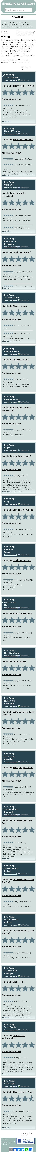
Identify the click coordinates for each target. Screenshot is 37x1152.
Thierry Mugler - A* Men (23, 85)
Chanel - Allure (19, 306)
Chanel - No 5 (19, 981)
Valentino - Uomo (21, 359)
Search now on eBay (11, 80)
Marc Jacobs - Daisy (21, 456)
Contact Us (5, 1139)
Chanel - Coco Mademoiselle (13, 1037)
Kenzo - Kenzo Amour (22, 139)
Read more (6, 121)
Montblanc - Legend (22, 613)
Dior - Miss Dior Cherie (23, 509)
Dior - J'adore (19, 661)
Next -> (23, 67)
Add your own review (11, 99)
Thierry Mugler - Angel (23, 1092)
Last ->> (29, 67)
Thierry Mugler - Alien (22, 767)
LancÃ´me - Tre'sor (21, 252)
